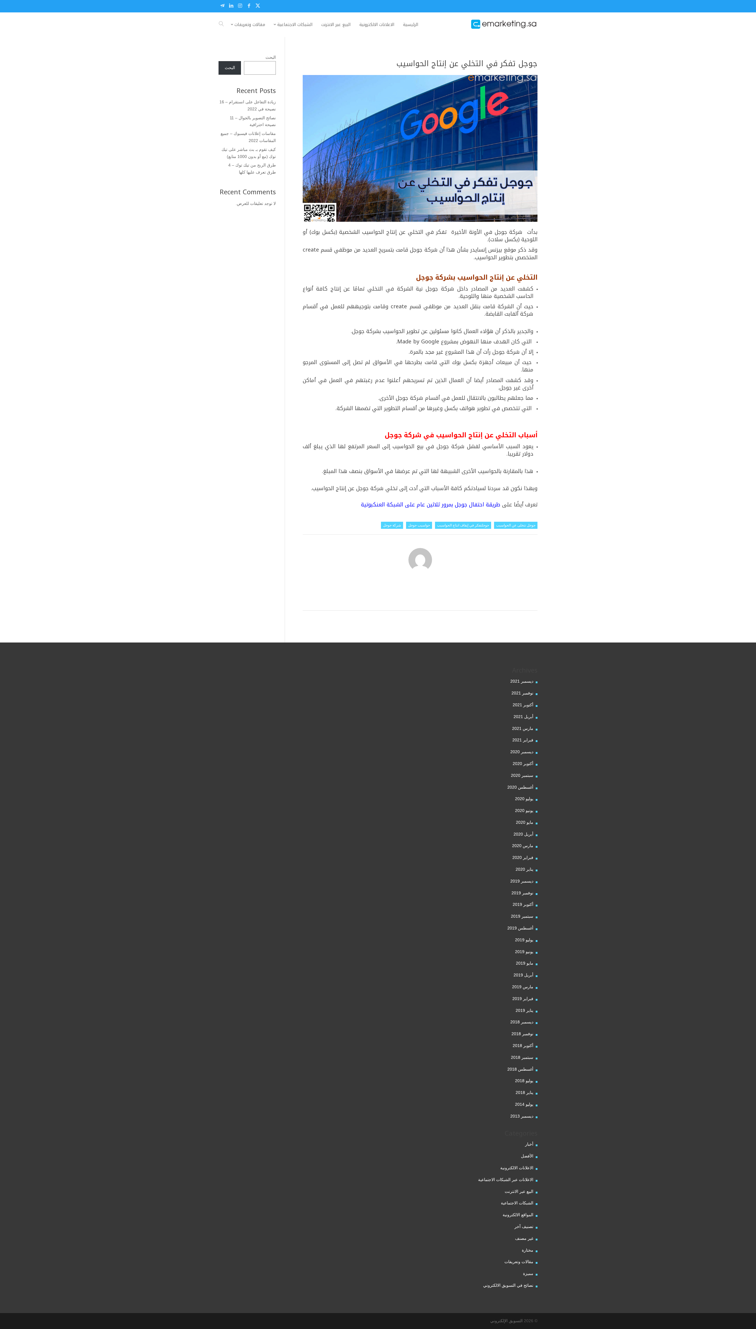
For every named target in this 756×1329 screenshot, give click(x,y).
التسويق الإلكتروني (506, 1320)
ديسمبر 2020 (521, 751)
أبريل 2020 (523, 834)
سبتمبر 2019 (522, 916)
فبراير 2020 (522, 857)
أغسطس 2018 (520, 1069)
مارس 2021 (522, 728)
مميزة (528, 1273)
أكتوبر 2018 (523, 1045)
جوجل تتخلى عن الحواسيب (515, 525)
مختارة (527, 1250)
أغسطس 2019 (520, 928)
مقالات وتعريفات (518, 1261)
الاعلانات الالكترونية (516, 1167)
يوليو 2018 (524, 1080)
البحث (270, 57)
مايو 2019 (524, 963)
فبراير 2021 (522, 740)
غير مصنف (524, 1238)
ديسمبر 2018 (521, 1022)
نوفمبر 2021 (522, 693)
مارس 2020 (522, 845)
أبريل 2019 (523, 975)
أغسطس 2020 (520, 787)
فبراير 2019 (522, 998)
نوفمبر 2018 (522, 1033)
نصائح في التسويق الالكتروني (508, 1285)
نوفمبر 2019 (522, 893)
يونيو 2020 (524, 810)
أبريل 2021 (523, 716)
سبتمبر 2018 (522, 1057)
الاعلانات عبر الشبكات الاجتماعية (505, 1179)
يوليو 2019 (524, 939)
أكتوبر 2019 (523, 904)
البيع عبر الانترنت (519, 1191)
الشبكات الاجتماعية (517, 1203)
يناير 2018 (524, 1092)
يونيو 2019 (524, 951)
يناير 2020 (524, 869)
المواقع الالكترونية (518, 1214)
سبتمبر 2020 (522, 775)
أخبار (529, 1144)
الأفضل (527, 1156)
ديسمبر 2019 (521, 881)
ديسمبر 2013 (521, 1116)
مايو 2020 (524, 822)
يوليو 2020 (524, 798)
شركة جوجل (392, 525)
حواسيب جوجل (419, 525)
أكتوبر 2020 (523, 763)
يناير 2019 (524, 1010)
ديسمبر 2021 (521, 681)
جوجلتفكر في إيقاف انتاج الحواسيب (463, 525)
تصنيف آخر (523, 1226)
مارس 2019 (522, 986)
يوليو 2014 (524, 1104)
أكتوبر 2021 (523, 704)
